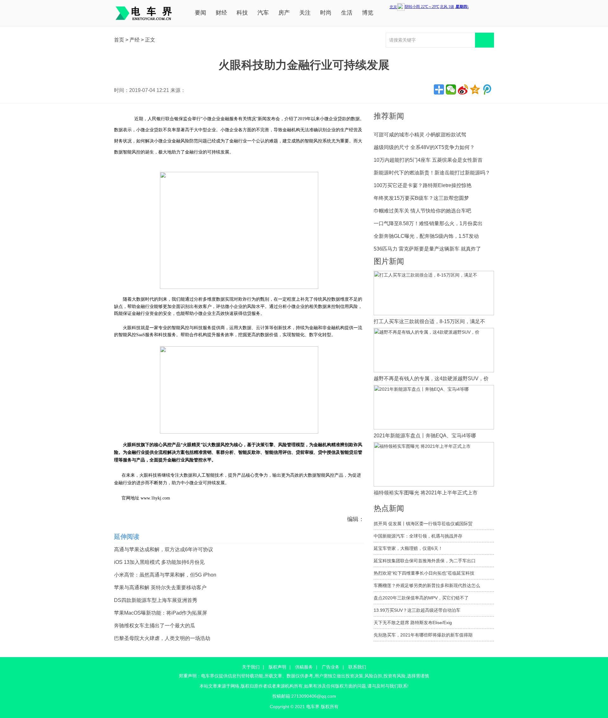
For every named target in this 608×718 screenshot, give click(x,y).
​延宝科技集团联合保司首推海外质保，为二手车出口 (425, 560)
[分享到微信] (451, 89)
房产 (284, 13)
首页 (119, 39)
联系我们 (357, 666)
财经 (221, 13)
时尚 (326, 13)
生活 (346, 13)
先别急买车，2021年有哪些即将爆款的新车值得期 (423, 634)
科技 (242, 13)
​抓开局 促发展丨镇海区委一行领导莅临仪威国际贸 (423, 523)
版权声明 (277, 666)
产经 (135, 39)
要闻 (200, 13)
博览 (367, 13)
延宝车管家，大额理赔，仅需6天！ (408, 548)
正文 (150, 39)
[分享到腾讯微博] (487, 89)
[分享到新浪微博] (463, 89)
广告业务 (330, 666)
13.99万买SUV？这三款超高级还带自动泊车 (417, 610)
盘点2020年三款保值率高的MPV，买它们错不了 (421, 597)
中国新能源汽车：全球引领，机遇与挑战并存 (418, 535)
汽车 (263, 13)
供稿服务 (304, 666)
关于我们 (251, 666)
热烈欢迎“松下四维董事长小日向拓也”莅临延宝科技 (424, 573)
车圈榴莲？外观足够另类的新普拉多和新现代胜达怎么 (427, 585)
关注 (305, 13)
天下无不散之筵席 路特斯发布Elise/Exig (413, 622)
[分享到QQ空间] (475, 89)
